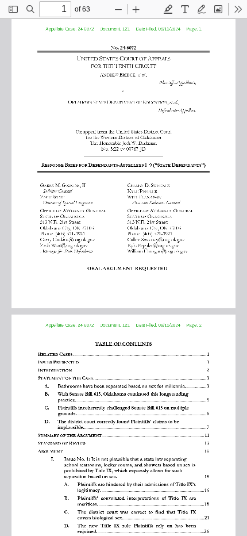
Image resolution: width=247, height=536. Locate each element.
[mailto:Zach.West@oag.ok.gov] (64, 244)
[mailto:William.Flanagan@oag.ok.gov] (159, 250)
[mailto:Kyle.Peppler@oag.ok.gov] (154, 244)
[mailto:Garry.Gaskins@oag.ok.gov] (68, 239)
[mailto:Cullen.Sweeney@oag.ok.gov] (157, 239)
